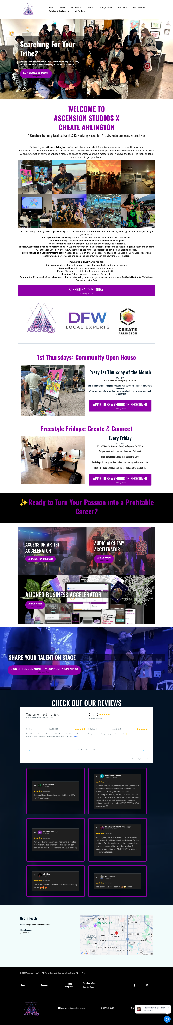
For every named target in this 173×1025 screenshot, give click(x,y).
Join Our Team (80, 11)
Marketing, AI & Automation (59, 11)
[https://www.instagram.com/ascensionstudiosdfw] (147, 985)
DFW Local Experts (139, 7)
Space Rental (122, 7)
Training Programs (105, 7)
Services (90, 7)
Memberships (76, 7)
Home (51, 7)
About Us (62, 7)
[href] (116, 935)
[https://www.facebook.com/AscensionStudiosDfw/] (135, 985)
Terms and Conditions (66, 973)
